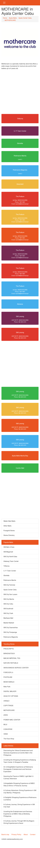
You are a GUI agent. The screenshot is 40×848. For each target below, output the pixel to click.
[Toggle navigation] (4, 3)
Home (5, 18)
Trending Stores (8, 644)
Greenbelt (20, 184)
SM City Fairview (9, 585)
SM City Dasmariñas (10, 627)
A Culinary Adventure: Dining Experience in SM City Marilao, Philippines (19, 791)
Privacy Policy (16, 834)
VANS (5, 734)
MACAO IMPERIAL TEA (11, 658)
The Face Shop (8, 739)
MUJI (5, 724)
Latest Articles (8, 746)
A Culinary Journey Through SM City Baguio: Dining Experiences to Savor (18, 822)
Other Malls (7, 526)
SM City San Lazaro (10, 594)
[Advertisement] (20, 92)
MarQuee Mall (8, 618)
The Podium (20, 196)
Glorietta (20, 143)
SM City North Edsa (10, 556)
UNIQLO (6, 701)
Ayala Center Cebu (25, 18)
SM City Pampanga (10, 632)
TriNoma (20, 118)
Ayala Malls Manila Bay (20, 456)
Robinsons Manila (20, 156)
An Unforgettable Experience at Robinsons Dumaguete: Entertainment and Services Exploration (18, 769)
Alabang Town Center (11, 561)
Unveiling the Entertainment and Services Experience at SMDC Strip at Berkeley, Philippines (17, 813)
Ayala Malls (13, 18)
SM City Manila (8, 599)
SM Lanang (20, 316)
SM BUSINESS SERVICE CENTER (16, 668)
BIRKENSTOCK (9, 653)
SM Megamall (8, 552)
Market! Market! (8, 623)
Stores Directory (9, 535)
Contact (32, 834)
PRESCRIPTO (8, 649)
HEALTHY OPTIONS (10, 696)
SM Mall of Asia (8, 547)
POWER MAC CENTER (11, 720)
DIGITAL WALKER (9, 691)
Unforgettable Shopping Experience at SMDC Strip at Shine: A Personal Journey (19, 784)
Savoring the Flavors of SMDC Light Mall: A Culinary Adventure (18, 777)
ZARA (5, 715)
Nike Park (6, 686)
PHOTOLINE (7, 677)
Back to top (5, 834)
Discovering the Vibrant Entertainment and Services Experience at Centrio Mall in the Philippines (18, 752)
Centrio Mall (20, 468)
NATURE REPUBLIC (10, 663)
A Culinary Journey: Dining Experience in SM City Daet (19, 805)
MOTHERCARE (10, 20)
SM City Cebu (8, 604)
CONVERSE (7, 729)
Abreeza (20, 304)
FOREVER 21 (8, 672)
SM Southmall (8, 608)
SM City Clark (8, 613)
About (26, 834)
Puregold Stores (9, 530)
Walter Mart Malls (9, 521)
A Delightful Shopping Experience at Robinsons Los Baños (19, 798)
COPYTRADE (8, 705)
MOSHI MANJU (8, 682)
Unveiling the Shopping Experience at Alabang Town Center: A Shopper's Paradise (19, 761)
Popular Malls (8, 542)
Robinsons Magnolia (20, 170)
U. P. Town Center (20, 131)
